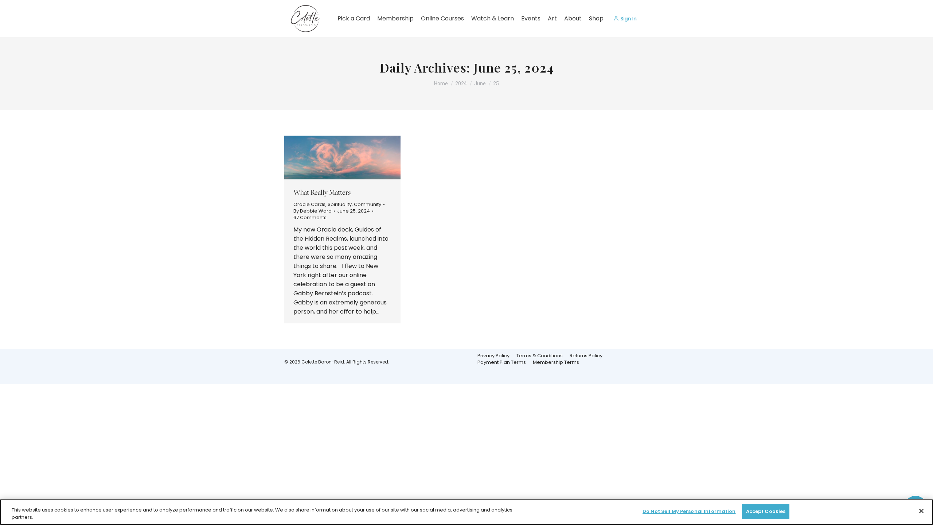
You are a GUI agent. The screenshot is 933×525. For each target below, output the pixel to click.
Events (530, 18)
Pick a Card (353, 18)
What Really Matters (322, 192)
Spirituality (340, 204)
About (573, 18)
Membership (395, 18)
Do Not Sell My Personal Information (689, 511)
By (312, 211)
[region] (466, 512)
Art (552, 18)
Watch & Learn (492, 18)
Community (367, 204)
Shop (596, 18)
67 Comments (310, 217)
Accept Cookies (766, 511)
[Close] (921, 511)
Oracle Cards (309, 204)
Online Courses (442, 18)
